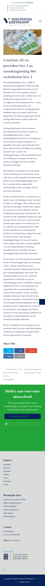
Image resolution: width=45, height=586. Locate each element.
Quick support (8, 513)
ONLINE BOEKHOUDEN (16, 8)
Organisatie (7, 471)
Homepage (7, 464)
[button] (8, 350)
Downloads (7, 481)
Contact (6, 484)
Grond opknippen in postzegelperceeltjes (33, 371)
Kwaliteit (6, 468)
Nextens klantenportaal (11, 510)
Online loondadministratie (12, 503)
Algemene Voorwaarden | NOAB (14, 500)
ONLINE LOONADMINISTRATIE (19, 6)
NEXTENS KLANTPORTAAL (17, 10)
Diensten (6, 474)
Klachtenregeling (9, 516)
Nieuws (5, 478)
